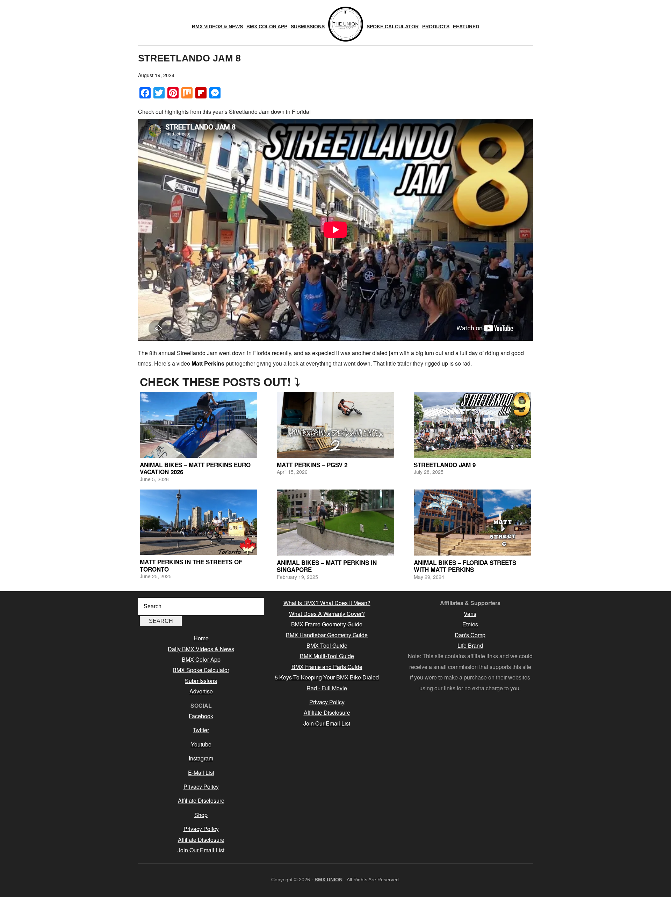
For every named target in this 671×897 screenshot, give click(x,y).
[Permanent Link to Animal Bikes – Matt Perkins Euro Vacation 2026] (198, 425)
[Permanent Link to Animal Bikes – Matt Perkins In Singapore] (335, 523)
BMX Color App (201, 659)
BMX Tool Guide (326, 645)
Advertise (201, 691)
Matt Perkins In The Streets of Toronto (191, 565)
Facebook (201, 716)
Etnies (470, 624)
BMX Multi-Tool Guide (327, 656)
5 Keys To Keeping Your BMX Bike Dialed (327, 677)
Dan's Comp (470, 635)
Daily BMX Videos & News (201, 649)
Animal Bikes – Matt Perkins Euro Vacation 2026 (195, 468)
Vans (470, 614)
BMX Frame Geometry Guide (326, 624)
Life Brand (470, 645)
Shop (201, 815)
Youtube (201, 744)
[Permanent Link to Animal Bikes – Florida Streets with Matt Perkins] (472, 523)
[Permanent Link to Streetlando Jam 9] (472, 425)
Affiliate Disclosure (201, 800)
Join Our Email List (201, 850)
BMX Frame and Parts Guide (326, 667)
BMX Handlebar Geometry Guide (327, 635)
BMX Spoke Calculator (201, 670)
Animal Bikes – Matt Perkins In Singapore (327, 566)
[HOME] (345, 24)
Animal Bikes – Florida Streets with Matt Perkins (465, 566)
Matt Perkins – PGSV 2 (312, 465)
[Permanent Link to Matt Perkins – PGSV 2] (335, 425)
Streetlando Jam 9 (445, 465)
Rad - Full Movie (326, 688)
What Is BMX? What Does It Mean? (326, 603)
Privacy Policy (201, 786)
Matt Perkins (208, 363)
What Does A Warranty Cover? (327, 614)
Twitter (201, 730)
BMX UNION (328, 879)
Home (201, 638)
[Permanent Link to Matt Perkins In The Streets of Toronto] (198, 522)
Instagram (201, 758)
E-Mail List (201, 773)
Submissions (201, 681)
